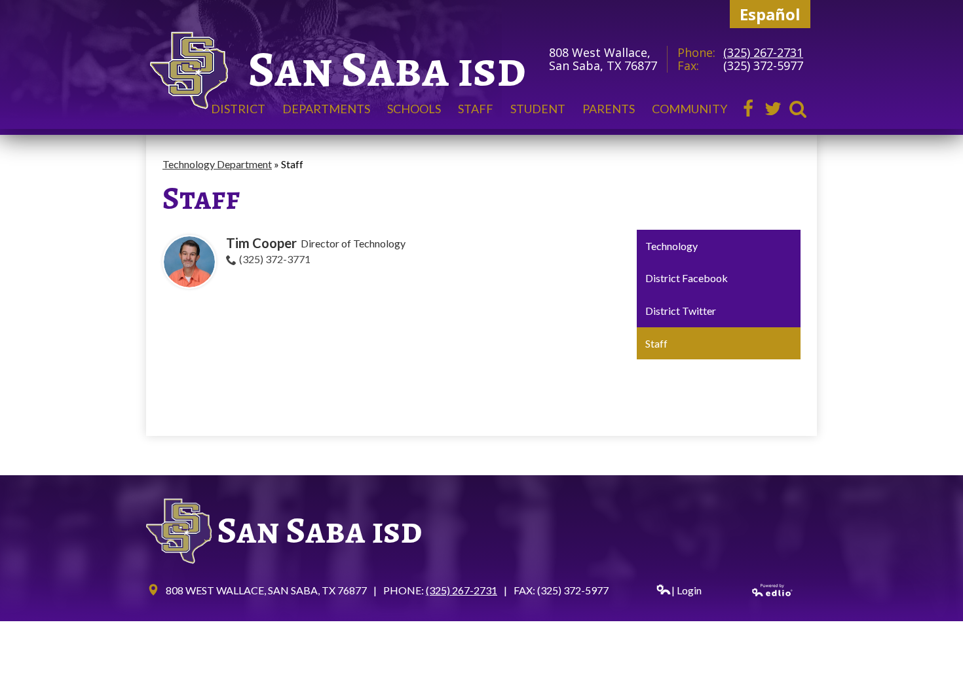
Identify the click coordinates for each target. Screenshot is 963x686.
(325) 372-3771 (275, 259)
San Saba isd (387, 69)
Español (770, 14)
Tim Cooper (261, 243)
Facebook (748, 108)
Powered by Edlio (772, 590)
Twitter (773, 108)
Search (798, 108)
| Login (686, 590)
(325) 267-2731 (763, 52)
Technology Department (217, 164)
